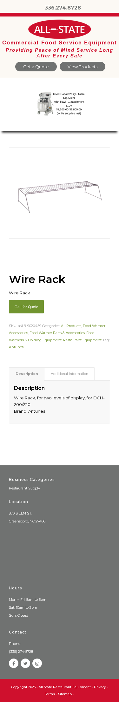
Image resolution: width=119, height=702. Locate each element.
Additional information (69, 374)
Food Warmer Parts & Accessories (57, 333)
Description (27, 374)
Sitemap (65, 694)
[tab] (26, 373)
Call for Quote (26, 306)
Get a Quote (36, 66)
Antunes (16, 347)
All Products (71, 326)
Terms (50, 694)
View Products (82, 66)
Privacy (100, 687)
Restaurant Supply (24, 488)
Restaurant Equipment (82, 340)
